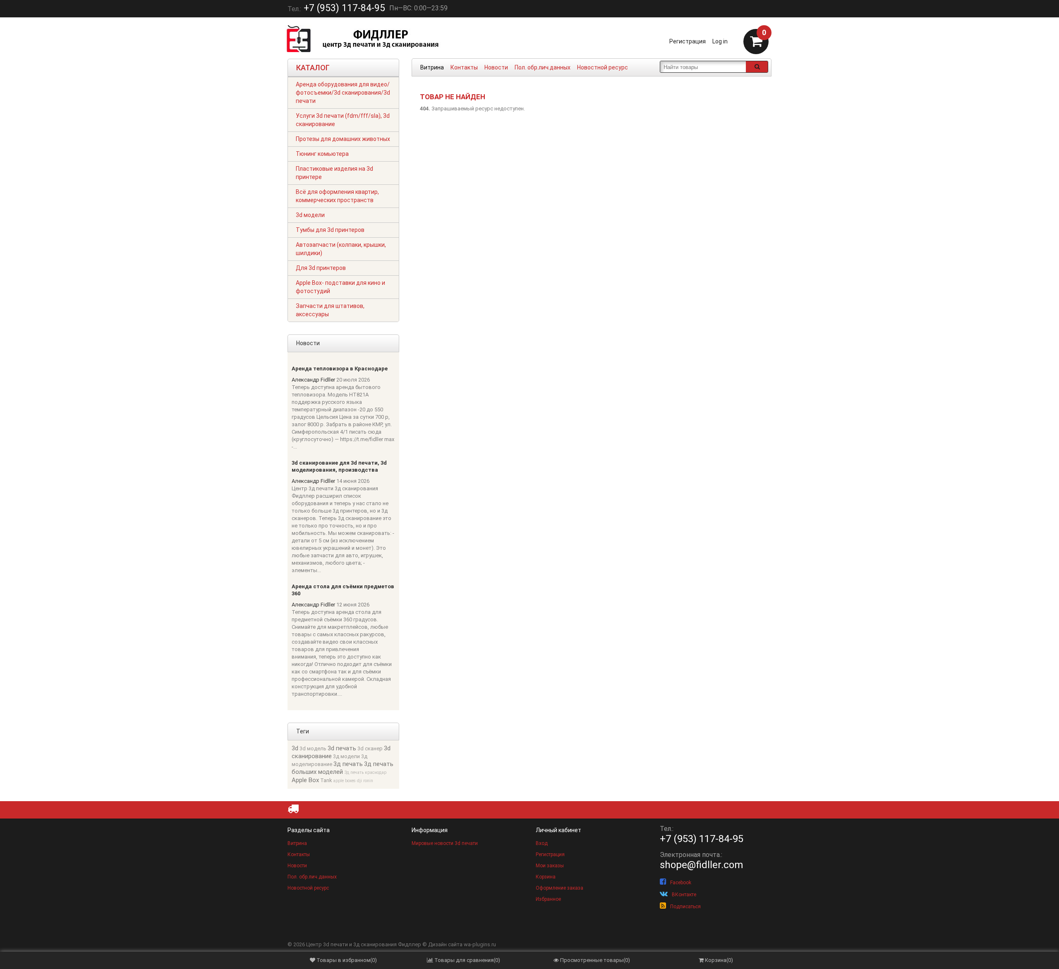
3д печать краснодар (365, 772)
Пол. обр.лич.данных (542, 67)
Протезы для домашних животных (343, 139)
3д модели (346, 756)
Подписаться (685, 906)
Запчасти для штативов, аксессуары (330, 310)
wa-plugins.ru (480, 944)
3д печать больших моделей (342, 768)
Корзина (546, 877)
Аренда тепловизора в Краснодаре (340, 368)
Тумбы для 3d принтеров (330, 230)
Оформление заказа (559, 888)
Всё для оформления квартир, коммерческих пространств (337, 196)
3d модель (312, 748)
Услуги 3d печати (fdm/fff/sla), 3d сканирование (343, 119)
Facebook (680, 882)
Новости (496, 67)
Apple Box (305, 780)
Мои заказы (550, 866)
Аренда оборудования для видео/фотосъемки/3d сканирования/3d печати (343, 92)
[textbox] (703, 66)
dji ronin (365, 780)
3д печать (348, 764)
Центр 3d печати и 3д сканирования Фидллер (363, 944)
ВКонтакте (684, 894)
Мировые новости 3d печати (445, 843)
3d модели (310, 215)
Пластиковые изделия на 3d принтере (334, 172)
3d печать (342, 748)
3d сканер (370, 748)
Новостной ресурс (602, 67)
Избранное (548, 899)
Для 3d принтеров (321, 268)
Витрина (432, 67)
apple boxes (344, 780)
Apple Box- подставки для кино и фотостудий (340, 286)
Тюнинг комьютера (322, 153)
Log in (720, 41)
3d (295, 748)
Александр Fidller (313, 380)
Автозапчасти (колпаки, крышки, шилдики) (341, 248)
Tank (326, 780)
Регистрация (687, 41)
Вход (542, 843)
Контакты (464, 67)
